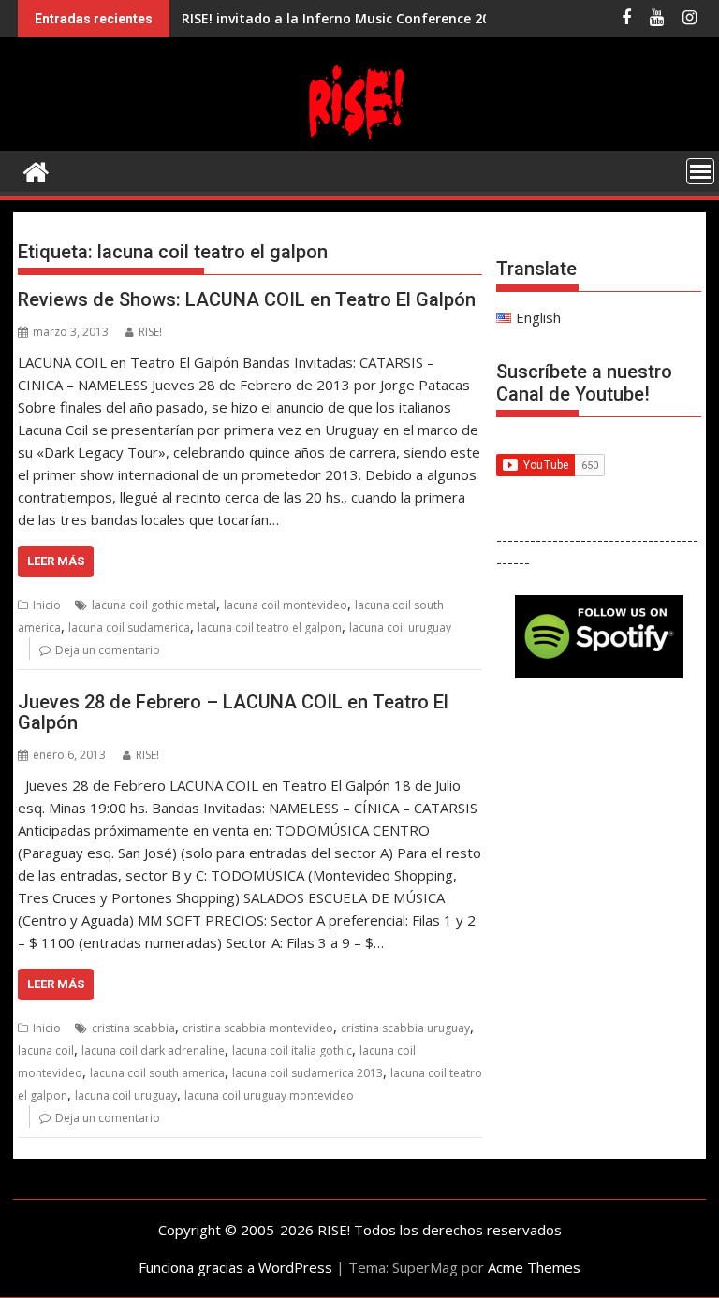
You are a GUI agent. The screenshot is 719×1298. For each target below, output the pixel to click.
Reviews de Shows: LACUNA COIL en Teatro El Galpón (247, 299)
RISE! (150, 332)
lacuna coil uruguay (400, 627)
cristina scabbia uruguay (405, 1028)
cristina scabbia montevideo (258, 1028)
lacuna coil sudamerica (129, 627)
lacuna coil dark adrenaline (153, 1050)
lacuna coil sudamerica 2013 (307, 1073)
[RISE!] (359, 139)
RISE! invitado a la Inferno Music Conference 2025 (343, 18)
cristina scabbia (133, 1028)
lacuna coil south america (157, 1073)
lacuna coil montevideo (285, 605)
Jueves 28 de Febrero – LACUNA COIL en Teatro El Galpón (233, 712)
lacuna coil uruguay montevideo (269, 1095)
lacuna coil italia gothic (292, 1050)
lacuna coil (46, 1050)
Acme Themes (534, 1267)
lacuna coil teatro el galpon (270, 627)
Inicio (47, 605)
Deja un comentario (107, 650)
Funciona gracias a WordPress (235, 1267)
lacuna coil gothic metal (154, 605)
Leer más (55, 561)
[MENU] (700, 171)
